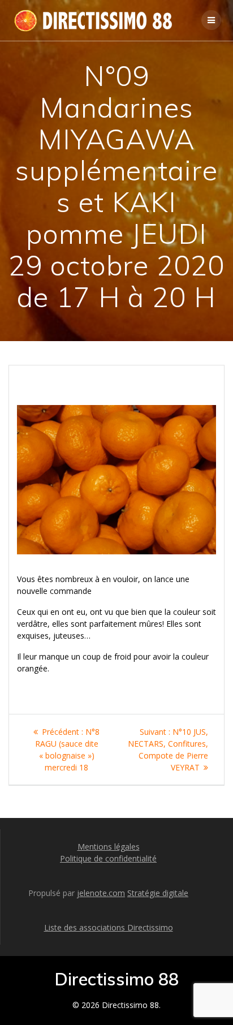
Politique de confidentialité (108, 858)
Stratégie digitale (157, 893)
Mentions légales (108, 846)
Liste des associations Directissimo (108, 927)
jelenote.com (101, 893)
